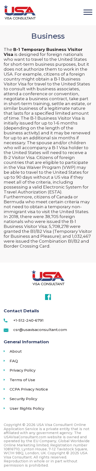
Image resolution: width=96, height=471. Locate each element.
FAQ (14, 361)
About (16, 351)
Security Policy (23, 399)
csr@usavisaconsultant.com (40, 330)
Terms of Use (22, 380)
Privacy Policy (22, 370)
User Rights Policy (27, 408)
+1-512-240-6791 (28, 320)
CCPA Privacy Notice (29, 389)
